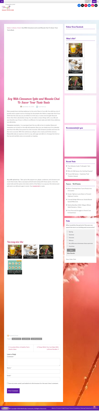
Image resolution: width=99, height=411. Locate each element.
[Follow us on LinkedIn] (89, 5)
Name (9, 368)
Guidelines (77, 408)
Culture (14, 28)
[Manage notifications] (94, 406)
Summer (71, 234)
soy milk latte (26, 338)
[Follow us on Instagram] (92, 5)
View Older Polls (71, 259)
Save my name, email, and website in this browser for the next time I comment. (33, 383)
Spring (71, 232)
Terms (71, 408)
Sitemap (83, 408)
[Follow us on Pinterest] (85, 5)
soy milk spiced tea (36, 338)
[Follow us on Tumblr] (96, 5)
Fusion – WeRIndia (73, 184)
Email (9, 375)
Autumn (71, 237)
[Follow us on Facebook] (79, 5)
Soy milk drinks (16, 338)
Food (18, 28)
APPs (94, 1)
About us (54, 408)
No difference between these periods (81, 243)
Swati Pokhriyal (42, 106)
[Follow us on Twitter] (82, 5)
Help (63, 408)
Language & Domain (88, 1)
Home (9, 28)
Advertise (88, 408)
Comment (10, 356)
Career (59, 408)
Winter (71, 240)
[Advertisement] (49, 15)
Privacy (67, 408)
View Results (71, 253)
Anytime (71, 246)
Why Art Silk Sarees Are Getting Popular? (80, 171)
